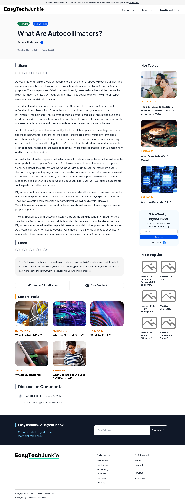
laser (41, 139)
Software (147, 196)
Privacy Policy (20, 498)
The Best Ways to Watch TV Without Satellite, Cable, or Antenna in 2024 (157, 110)
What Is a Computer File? (156, 202)
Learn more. (134, 3)
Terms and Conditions (37, 498)
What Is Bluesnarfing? (28, 374)
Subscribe (159, 237)
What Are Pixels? (100, 335)
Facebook (139, 478)
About (137, 460)
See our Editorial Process (45, 285)
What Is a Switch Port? (28, 335)
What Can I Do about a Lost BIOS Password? (69, 376)
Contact (138, 465)
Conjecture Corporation (44, 494)
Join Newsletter (169, 10)
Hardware (96, 330)
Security (20, 370)
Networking (22, 330)
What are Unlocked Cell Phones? (166, 335)
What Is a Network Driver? (68, 335)
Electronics (102, 465)
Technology (149, 101)
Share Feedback (99, 285)
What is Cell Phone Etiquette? (146, 335)
